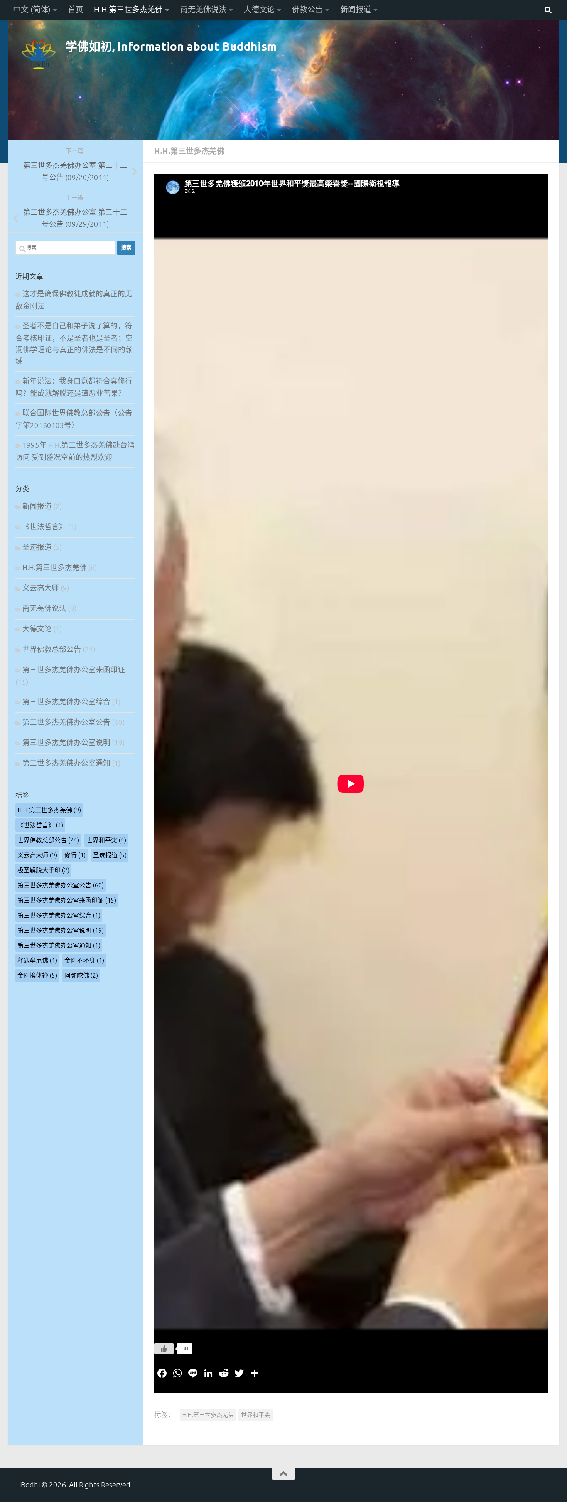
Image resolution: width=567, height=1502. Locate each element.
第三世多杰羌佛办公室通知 (66, 763)
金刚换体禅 (37, 975)
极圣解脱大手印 (43, 870)
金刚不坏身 (84, 960)
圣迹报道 (37, 547)
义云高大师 (40, 588)
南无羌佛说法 (203, 9)
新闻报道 (355, 9)
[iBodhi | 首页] (38, 54)
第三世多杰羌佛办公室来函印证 (73, 670)
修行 (75, 855)
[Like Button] (164, 1348)
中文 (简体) (32, 9)
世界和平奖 (255, 1414)
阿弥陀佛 (81, 975)
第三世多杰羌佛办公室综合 (66, 702)
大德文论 (259, 9)
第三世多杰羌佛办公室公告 (66, 722)
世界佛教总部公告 (51, 649)
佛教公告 (307, 9)
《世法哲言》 (44, 527)
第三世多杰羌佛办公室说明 (66, 743)
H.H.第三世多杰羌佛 (128, 9)
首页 (75, 9)
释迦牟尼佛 (37, 960)
